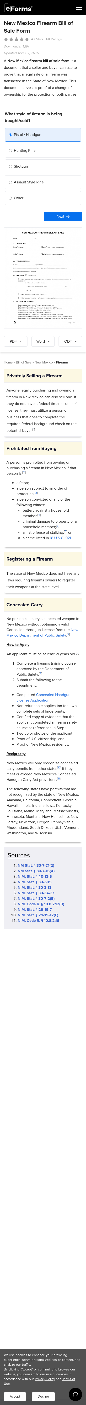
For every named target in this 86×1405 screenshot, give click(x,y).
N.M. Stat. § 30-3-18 (35, 887)
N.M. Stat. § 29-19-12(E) (38, 915)
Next (60, 216)
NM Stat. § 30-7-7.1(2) (36, 865)
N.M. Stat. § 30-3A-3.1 (36, 893)
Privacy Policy (45, 1379)
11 (59, 778)
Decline (43, 1396)
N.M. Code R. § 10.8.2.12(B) (41, 904)
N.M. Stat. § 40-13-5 (35, 876)
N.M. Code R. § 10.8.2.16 (38, 920)
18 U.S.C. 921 (60, 538)
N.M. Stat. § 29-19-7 (35, 909)
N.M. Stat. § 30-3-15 (35, 882)
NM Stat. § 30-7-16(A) (36, 871)
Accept (15, 1396)
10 (59, 767)
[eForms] (18, 8)
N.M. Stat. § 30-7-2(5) (36, 898)
